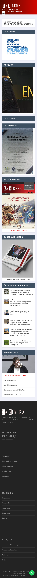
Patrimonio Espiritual (9, 550)
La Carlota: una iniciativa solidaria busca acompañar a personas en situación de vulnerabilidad (20, 302)
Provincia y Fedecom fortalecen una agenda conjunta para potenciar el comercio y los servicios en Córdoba (21, 332)
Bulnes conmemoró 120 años (14, 390)
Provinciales (6, 503)
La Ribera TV (6, 471)
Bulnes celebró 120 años (12, 395)
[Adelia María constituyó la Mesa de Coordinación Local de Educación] (6, 312)
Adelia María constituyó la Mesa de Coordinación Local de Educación (21, 313)
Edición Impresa (7, 466)
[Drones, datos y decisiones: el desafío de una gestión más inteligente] (6, 342)
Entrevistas (6, 513)
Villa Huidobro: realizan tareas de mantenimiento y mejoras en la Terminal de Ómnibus (21, 322)
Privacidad (22, 575)
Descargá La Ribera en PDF (18, 230)
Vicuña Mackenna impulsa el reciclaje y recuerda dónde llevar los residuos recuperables (21, 292)
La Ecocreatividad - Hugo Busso (18, 279)
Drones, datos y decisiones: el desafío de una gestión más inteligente (20, 343)
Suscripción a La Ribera (10, 461)
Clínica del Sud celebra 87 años (15, 375)
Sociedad (5, 560)
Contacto (5, 476)
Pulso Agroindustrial (9, 540)
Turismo (5, 555)
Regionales (6, 498)
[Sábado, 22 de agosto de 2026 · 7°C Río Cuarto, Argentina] (18, 5)
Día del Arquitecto (10, 380)
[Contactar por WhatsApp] (32, 573)
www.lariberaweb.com (18, 573)
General (4, 518)
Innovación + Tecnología (10, 545)
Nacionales (6, 508)
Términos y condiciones (10, 575)
